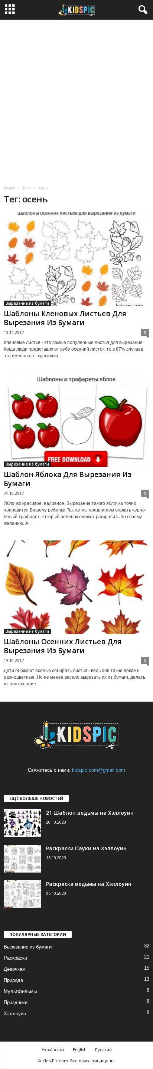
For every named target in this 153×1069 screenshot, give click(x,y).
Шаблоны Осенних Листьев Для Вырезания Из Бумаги (62, 646)
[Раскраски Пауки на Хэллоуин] (22, 859)
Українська (53, 1049)
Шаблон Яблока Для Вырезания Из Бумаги (67, 479)
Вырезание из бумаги (27, 303)
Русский (103, 1049)
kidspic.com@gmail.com (98, 770)
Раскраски (15, 958)
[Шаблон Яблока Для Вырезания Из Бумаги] (76, 420)
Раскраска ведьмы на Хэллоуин (88, 883)
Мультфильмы (20, 991)
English (80, 1049)
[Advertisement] (76, 99)
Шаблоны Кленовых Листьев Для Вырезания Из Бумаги (65, 318)
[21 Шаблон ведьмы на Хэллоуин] (22, 823)
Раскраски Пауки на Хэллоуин (86, 848)
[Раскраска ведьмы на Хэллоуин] (22, 894)
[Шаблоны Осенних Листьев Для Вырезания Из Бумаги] (76, 587)
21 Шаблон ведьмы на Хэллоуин (90, 812)
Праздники (15, 1002)
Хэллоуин (15, 1013)
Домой (10, 188)
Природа (13, 980)
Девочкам (15, 969)
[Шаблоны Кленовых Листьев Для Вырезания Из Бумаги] (76, 259)
